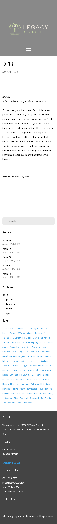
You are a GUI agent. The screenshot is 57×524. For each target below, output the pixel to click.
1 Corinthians (20, 328)
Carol (25, 351)
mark (20, 402)
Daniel (5, 356)
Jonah (35, 370)
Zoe (4, 402)
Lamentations (16, 375)
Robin (29, 393)
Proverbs (6, 388)
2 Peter (44, 337)
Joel (24, 370)
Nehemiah (14, 384)
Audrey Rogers (16, 347)
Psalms (15, 388)
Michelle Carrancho (42, 379)
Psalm (22, 388)
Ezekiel (30, 361)
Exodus (23, 361)
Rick (12, 393)
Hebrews (33, 365)
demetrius (18, 176)
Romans (37, 393)
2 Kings (36, 337)
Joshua (43, 370)
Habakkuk (15, 365)
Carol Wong (17, 351)
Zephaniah (34, 398)
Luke (47, 375)
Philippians (45, 384)
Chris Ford (34, 351)
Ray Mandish (32, 388)
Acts (45, 342)
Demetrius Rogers (17, 356)
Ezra (37, 361)
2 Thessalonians (17, 342)
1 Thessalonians (25, 333)
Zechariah (24, 398)
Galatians (44, 361)
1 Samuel (12, 333)
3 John (38, 342)
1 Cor (30, 328)
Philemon (35, 384)
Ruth (45, 393)
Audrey (27, 347)
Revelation (43, 388)
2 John (28, 337)
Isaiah (48, 365)
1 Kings (44, 328)
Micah (29, 379)
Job (20, 370)
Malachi (5, 379)
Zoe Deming (46, 398)
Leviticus (26, 375)
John (26, 176)
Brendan (6, 351)
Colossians (45, 351)
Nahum (5, 384)
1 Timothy (37, 333)
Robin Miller (21, 393)
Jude (49, 370)
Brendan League (39, 347)
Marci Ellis (15, 379)
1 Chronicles (7, 328)
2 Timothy (30, 342)
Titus (16, 398)
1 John (36, 328)
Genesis (5, 365)
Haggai (24, 365)
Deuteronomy (33, 356)
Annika (5, 347)
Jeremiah (13, 370)
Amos (50, 342)
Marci (22, 379)
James (5, 370)
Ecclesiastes (45, 356)
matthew (28, 402)
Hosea (41, 365)
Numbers (25, 384)
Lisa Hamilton (38, 375)
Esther (15, 361)
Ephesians (6, 361)
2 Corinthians (18, 337)
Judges (5, 375)
